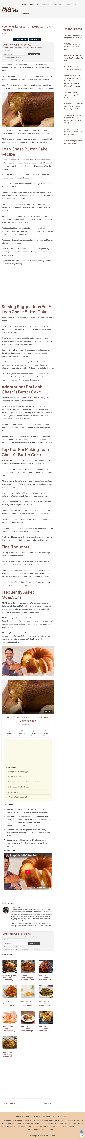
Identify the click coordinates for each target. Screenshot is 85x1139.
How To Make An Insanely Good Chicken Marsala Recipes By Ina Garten (73, 106)
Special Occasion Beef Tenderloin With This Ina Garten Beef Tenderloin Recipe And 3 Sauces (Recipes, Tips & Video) (72, 81)
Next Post (49, 1103)
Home (24, 5)
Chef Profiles (58, 5)
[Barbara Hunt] (6, 910)
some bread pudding (25, 585)
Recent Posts (11, 903)
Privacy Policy (44, 1117)
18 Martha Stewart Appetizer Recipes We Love (72, 94)
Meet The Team (31, 1117)
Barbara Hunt (15, 907)
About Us (70, 5)
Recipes (33, 5)
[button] (37, 4)
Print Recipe (36, 39)
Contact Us (26, 14)
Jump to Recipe (21, 39)
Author (4, 903)
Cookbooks (45, 5)
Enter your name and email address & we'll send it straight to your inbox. (22, 47)
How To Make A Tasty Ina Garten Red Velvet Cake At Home (73, 58)
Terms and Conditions (60, 1117)
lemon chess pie (42, 585)
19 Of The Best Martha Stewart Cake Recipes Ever (72, 46)
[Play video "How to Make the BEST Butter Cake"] (28, 661)
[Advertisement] (28, 753)
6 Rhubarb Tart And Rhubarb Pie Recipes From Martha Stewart (73, 131)
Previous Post (8, 1103)
